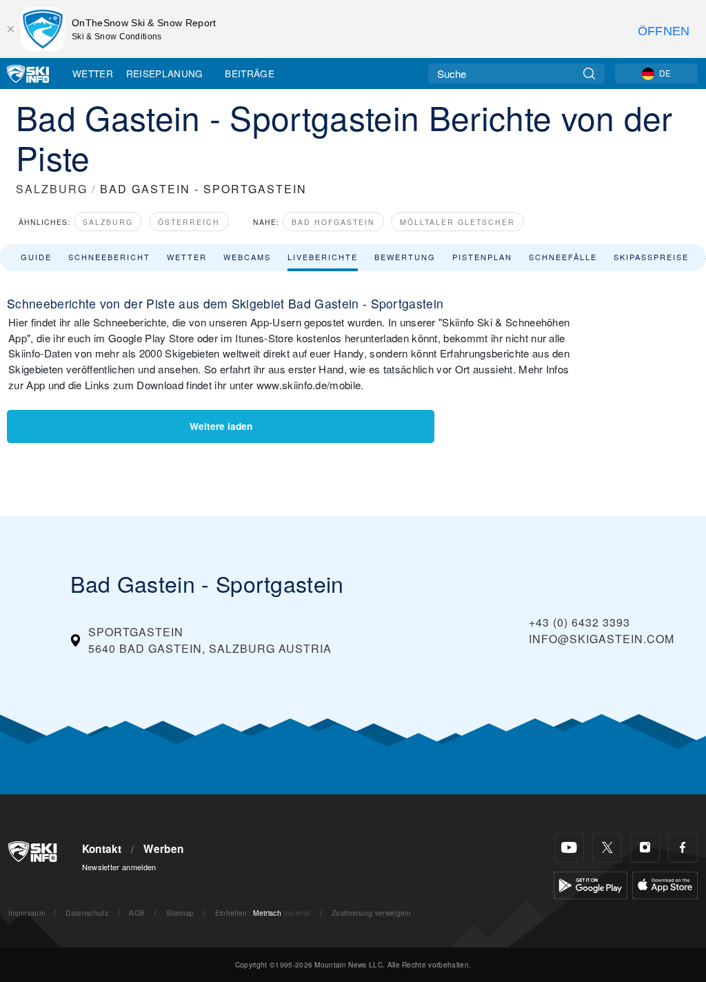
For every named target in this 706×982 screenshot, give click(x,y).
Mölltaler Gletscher (457, 222)
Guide (36, 256)
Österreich (189, 222)
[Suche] (589, 73)
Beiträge (249, 73)
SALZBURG (52, 189)
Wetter (92, 73)
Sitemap (180, 912)
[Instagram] (645, 848)
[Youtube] (569, 848)
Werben (163, 848)
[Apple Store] (665, 883)
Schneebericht (109, 256)
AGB (137, 912)
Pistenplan (482, 256)
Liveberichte (323, 256)
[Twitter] (607, 848)
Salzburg (108, 222)
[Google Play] (590, 883)
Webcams (247, 256)
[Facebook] (683, 848)
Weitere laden (221, 426)
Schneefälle (563, 256)
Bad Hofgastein (333, 222)
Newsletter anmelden (119, 866)
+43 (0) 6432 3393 (579, 622)
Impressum (26, 912)
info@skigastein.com (601, 639)
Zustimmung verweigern (372, 912)
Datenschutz (86, 912)
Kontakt (102, 848)
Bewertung (405, 256)
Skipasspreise (651, 256)
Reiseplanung (164, 73)
